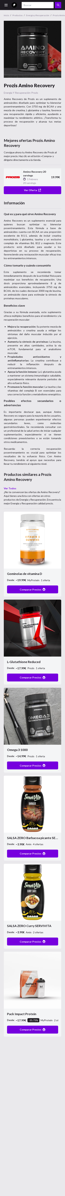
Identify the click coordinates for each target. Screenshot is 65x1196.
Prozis (34, 92)
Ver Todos (10, 488)
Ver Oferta (30, 190)
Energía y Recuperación (17, 92)
